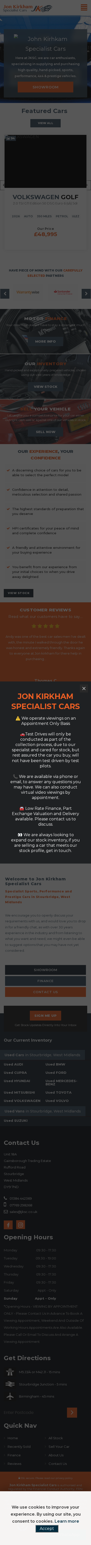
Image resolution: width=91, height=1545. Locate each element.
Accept (47, 1528)
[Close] (84, 688)
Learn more (67, 1521)
